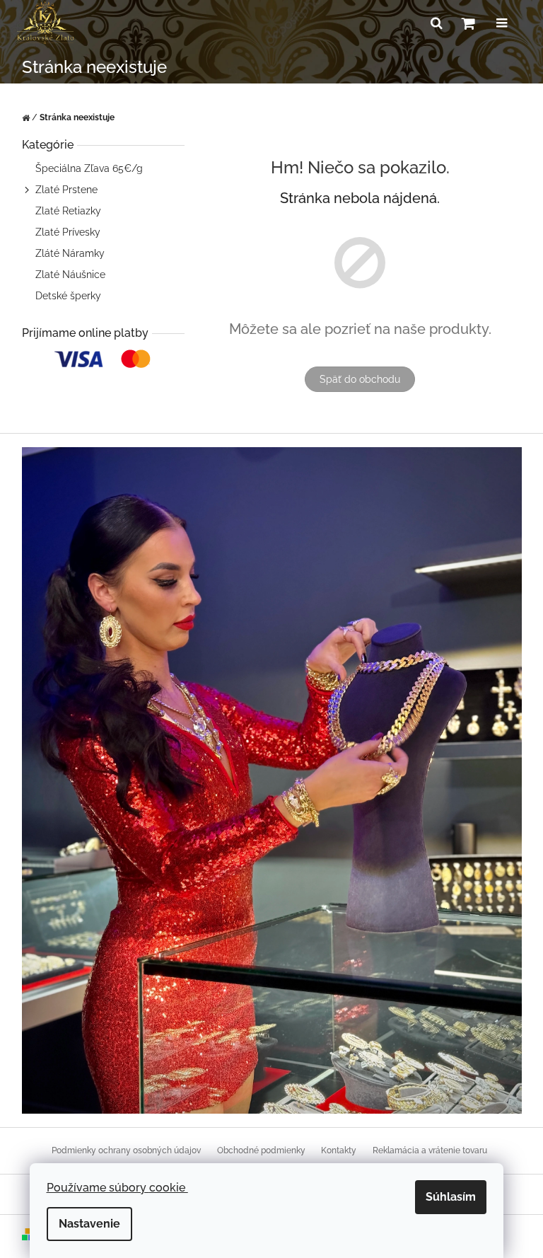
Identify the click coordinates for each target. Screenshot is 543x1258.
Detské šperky (68, 295)
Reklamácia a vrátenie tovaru (430, 1150)
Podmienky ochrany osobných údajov (126, 1150)
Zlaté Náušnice (70, 274)
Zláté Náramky (70, 253)
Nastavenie (89, 1223)
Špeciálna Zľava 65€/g (89, 168)
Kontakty (338, 1150)
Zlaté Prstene (66, 189)
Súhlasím (451, 1197)
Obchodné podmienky (261, 1150)
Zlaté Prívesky (67, 232)
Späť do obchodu (360, 379)
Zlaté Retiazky (68, 211)
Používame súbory (117, 1187)
